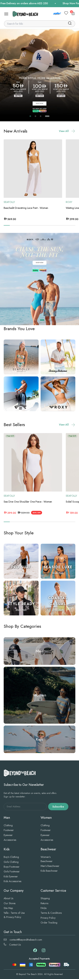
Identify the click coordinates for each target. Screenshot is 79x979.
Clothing (8, 825)
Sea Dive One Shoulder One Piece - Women (28, 501)
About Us (8, 898)
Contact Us (15, 944)
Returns (44, 903)
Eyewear (8, 835)
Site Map (8, 908)
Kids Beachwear (49, 871)
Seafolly (9, 202)
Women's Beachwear (47, 859)
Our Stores (9, 903)
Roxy (69, 202)
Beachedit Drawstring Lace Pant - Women (26, 208)
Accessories (10, 840)
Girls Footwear (12, 871)
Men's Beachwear (50, 866)
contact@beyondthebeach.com (26, 940)
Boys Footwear (11, 867)
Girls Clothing (11, 862)
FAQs (43, 908)
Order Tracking (49, 922)
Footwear (9, 830)
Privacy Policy (48, 918)
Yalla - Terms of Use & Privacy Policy (14, 915)
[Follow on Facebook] (35, 951)
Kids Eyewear (11, 876)
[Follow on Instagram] (43, 951)
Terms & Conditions (51, 913)
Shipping (45, 898)
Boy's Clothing (11, 857)
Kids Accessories (12, 881)
